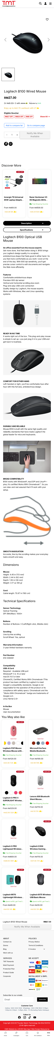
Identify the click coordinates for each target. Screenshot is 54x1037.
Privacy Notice (34, 942)
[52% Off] (13, 780)
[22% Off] (40, 878)
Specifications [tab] (26, 230)
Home (5, 1035)
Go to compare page (36, 125)
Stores (5, 945)
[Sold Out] (40, 731)
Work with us (8, 953)
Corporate (7, 976)
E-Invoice (32, 949)
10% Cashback (38, 1035)
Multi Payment (8, 965)
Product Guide (8, 972)
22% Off (47, 870)
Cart (27, 1035)
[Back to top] (5, 1010)
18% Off (20, 722)
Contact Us (7, 942)
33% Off (20, 172)
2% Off (20, 870)
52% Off (20, 771)
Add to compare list (14, 125)
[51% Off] (40, 830)
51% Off (47, 821)
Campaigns (16, 1035)
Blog (4, 949)
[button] (44, 949)
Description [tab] (26, 223)
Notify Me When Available (35, 135)
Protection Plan (9, 969)
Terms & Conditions (36, 945)
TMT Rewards (8, 961)
